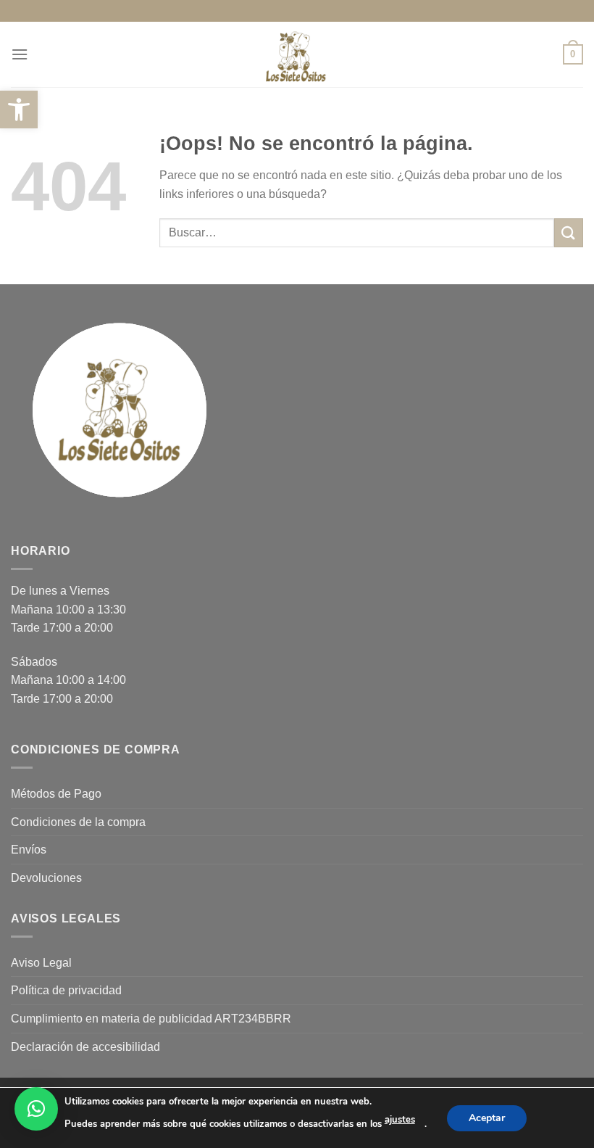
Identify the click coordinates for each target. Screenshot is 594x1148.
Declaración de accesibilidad (85, 1047)
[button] (36, 1109)
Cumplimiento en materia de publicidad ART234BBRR (151, 1018)
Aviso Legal (41, 963)
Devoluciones (46, 878)
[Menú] (19, 54)
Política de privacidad (66, 990)
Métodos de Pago (56, 794)
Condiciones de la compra (78, 822)
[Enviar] (568, 232)
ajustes (400, 1119)
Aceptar (487, 1117)
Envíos (28, 849)
